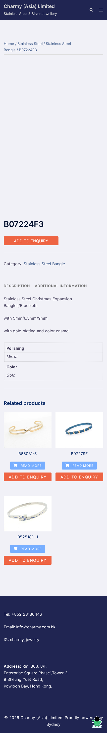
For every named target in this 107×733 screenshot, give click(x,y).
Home (9, 44)
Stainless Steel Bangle (44, 263)
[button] (91, 10)
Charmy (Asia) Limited (29, 6)
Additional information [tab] (61, 286)
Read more (30, 466)
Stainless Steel (30, 44)
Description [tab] (17, 286)
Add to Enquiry (31, 240)
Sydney (53, 724)
